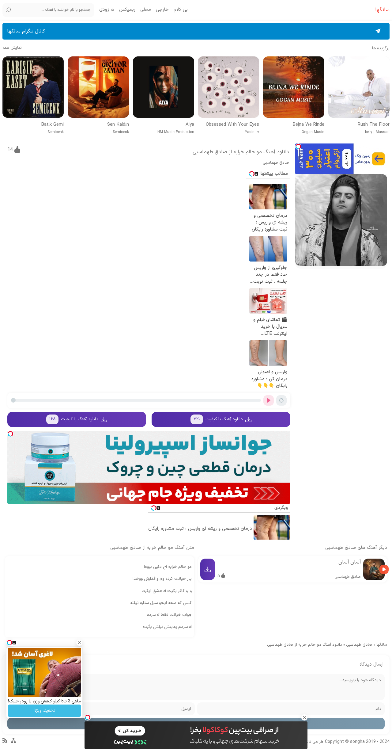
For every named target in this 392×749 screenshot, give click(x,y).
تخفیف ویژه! (44, 710)
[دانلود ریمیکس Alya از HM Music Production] (163, 87)
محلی (145, 9)
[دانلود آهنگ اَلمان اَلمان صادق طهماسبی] (374, 569)
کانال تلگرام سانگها (26, 31)
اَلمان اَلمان (349, 562)
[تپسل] (298, 146)
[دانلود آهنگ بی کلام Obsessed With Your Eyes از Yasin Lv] (228, 87)
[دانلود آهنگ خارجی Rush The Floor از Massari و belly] (359, 87)
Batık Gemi (52, 124)
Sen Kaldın (118, 124)
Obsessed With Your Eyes (232, 124)
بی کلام (181, 9)
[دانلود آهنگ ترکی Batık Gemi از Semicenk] (33, 87)
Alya (190, 124)
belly (368, 132)
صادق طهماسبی (276, 163)
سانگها (381, 645)
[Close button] (304, 717)
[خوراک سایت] (4, 742)
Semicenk (121, 132)
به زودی (106, 9)
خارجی (162, 9)
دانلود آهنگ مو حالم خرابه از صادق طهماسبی (241, 152)
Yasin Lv (252, 132)
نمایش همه (12, 48)
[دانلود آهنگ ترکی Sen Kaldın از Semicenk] (98, 87)
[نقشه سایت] (13, 743)
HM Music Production (175, 132)
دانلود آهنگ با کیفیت (218, 419)
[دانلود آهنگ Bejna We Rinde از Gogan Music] (293, 87)
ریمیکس (127, 9)
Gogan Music (313, 132)
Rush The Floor (374, 124)
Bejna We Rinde (308, 124)
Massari (383, 132)
